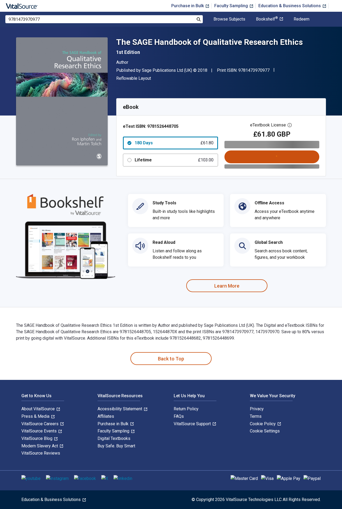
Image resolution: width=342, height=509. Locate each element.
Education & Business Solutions (290, 5)
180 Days (174, 142)
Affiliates (106, 416)
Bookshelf (267, 19)
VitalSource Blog (37, 438)
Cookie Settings (265, 431)
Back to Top (171, 358)
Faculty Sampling (231, 5)
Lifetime (174, 159)
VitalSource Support (193, 423)
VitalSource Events (39, 431)
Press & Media (35, 416)
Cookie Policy (263, 423)
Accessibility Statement (120, 408)
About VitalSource (38, 408)
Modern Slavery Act (40, 445)
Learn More (226, 286)
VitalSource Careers (40, 423)
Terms (256, 416)
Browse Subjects (229, 19)
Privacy (257, 408)
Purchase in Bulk (188, 5)
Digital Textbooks (114, 438)
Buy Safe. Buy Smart (116, 445)
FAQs (179, 416)
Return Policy (186, 408)
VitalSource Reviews (40, 453)
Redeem (301, 19)
